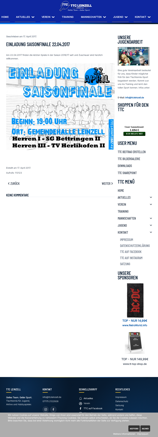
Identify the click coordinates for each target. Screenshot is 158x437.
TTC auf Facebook (130, 251)
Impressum (126, 239)
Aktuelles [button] (23, 16)
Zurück (15, 183)
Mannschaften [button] (91, 16)
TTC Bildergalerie (129, 159)
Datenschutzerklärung (135, 245)
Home (5, 16)
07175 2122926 (50, 401)
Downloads (125, 166)
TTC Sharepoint (127, 173)
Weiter (106, 183)
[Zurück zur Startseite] (76, 6)
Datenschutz (121, 401)
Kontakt (123, 232)
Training (68, 16)
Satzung (125, 264)
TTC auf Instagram (131, 258)
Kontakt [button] (140, 16)
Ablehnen (145, 428)
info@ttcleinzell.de (134, 97)
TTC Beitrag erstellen (132, 152)
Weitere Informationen (124, 434)
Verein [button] (46, 16)
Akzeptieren (134, 428)
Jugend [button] (118, 16)
